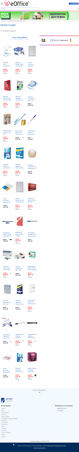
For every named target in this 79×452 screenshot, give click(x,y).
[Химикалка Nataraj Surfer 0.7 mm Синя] (32, 221)
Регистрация (5, 412)
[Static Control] (63, 40)
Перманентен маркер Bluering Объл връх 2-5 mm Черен (20, 338)
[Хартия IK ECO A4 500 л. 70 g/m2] (20, 221)
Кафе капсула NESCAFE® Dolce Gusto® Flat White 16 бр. (32, 270)
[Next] (77, 40)
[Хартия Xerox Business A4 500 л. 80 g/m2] (7, 51)
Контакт (4, 428)
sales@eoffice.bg (61, 408)
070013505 (74, 3)
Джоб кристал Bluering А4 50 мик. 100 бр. (6, 202)
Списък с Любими (5, 432)
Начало (4, 21)
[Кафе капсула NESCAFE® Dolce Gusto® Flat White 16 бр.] (32, 255)
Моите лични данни (39, 448)
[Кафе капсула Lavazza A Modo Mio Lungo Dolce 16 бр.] (32, 357)
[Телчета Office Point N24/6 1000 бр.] (7, 255)
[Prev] (41, 40)
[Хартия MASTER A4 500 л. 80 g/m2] (32, 85)
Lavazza (3, 436)
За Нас (3, 426)
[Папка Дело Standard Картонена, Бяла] (32, 289)
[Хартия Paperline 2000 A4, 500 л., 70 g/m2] (20, 289)
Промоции (4, 430)
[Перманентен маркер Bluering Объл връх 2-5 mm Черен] (20, 323)
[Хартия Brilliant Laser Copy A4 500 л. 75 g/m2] (7, 85)
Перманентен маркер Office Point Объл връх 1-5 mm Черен (32, 338)
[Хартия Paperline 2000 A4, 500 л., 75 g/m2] (20, 153)
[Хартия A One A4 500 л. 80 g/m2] (32, 187)
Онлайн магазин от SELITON (39, 441)
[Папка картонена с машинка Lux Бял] (20, 187)
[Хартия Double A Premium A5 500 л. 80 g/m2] (20, 357)
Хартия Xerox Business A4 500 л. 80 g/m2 (6, 66)
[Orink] (54, 40)
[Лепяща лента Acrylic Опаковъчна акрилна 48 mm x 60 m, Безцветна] (32, 153)
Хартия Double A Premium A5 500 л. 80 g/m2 (19, 372)
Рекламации (4, 424)
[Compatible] (45, 40)
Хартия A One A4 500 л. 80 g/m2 (32, 200)
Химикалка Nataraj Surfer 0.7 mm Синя (32, 234)
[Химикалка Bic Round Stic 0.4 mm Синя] (20, 119)
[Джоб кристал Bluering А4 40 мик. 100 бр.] (7, 357)
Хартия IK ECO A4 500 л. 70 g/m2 (19, 234)
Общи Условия (5, 416)
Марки (3, 434)
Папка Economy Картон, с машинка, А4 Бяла (32, 66)
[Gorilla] (73, 40)
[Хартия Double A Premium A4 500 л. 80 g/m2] (7, 153)
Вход (2, 410)
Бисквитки (4, 420)
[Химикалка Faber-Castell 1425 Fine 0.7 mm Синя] (7, 221)
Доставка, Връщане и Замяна (9, 418)
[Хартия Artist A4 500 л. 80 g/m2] (7, 119)
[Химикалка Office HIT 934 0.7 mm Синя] (7, 323)
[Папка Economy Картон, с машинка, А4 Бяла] (32, 51)
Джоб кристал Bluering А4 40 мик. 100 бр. (6, 372)
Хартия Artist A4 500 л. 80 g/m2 (7, 132)
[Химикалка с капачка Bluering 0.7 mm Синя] (32, 119)
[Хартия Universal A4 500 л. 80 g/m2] (20, 255)
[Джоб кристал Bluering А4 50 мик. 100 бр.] (7, 187)
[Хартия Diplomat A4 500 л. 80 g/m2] (7, 289)
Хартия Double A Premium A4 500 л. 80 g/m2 (7, 168)
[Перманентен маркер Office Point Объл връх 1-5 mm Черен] (32, 323)
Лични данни (4, 422)
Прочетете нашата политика (56, 445)
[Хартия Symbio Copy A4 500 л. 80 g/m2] (20, 51)
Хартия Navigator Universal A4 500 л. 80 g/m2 (19, 100)
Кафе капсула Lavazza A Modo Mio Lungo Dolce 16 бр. (32, 372)
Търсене (3, 414)
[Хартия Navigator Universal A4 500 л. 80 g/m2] (20, 85)
